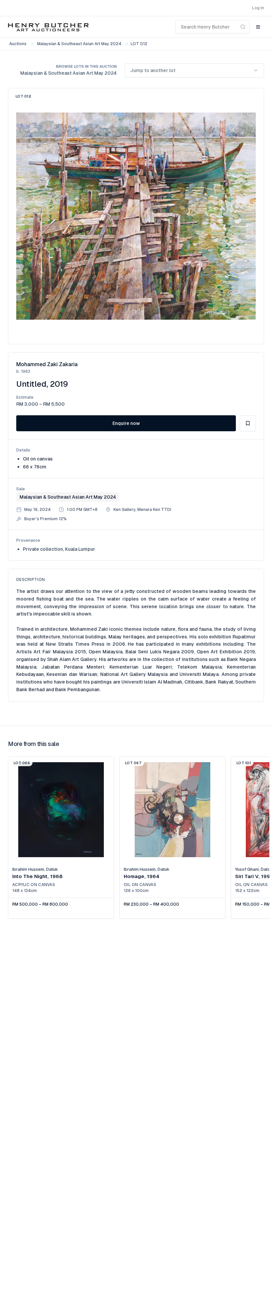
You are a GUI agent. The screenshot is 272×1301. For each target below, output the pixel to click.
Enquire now (126, 423)
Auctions (18, 43)
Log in (258, 8)
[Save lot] (248, 423)
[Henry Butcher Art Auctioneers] (48, 27)
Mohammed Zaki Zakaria (47, 364)
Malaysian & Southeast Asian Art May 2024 (79, 43)
